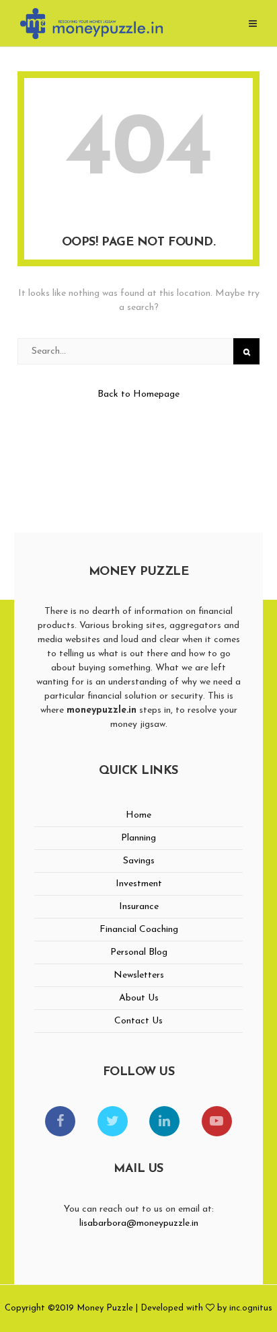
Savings (139, 861)
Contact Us (138, 1021)
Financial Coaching (139, 930)
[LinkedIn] (164, 1121)
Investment (139, 884)
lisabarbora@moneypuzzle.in (138, 1223)
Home (138, 815)
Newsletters (139, 975)
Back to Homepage (138, 394)
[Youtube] (217, 1121)
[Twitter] (112, 1121)
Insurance (139, 907)
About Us (139, 998)
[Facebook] (60, 1121)
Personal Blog (138, 952)
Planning (138, 838)
